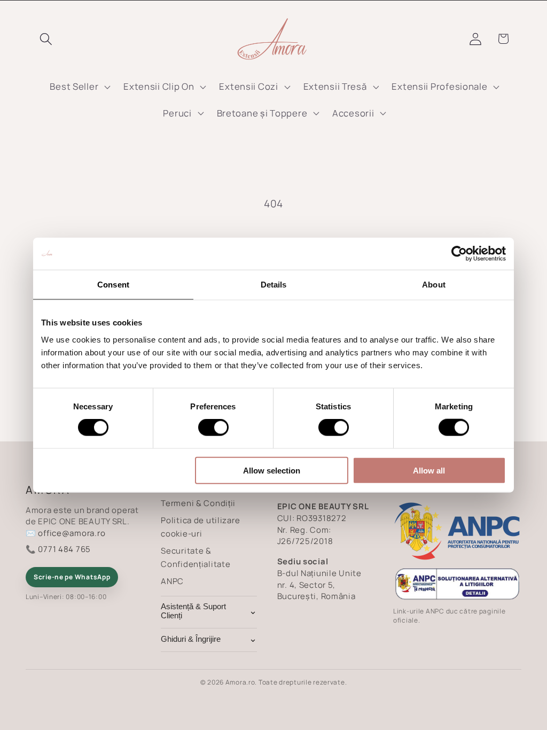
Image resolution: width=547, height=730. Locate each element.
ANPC (172, 581)
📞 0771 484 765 (58, 549)
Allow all (429, 470)
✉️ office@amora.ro (65, 533)
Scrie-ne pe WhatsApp (72, 576)
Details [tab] (274, 284)
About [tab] (434, 284)
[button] (46, 39)
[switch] (213, 427)
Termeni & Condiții (198, 503)
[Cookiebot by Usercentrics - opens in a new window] (459, 254)
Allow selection (271, 470)
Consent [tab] (113, 284)
